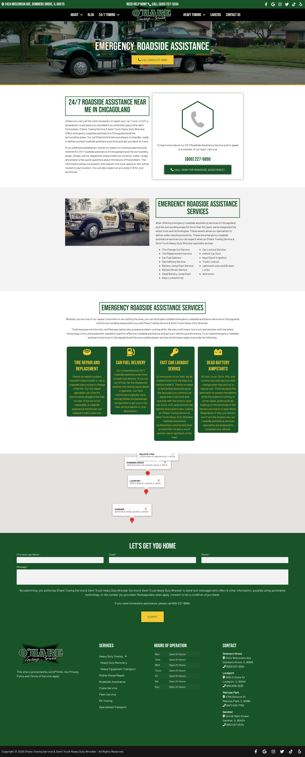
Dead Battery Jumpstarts (218, 366)
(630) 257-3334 (168, 4)
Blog (91, 14)
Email (112, 554)
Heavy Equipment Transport (118, 669)
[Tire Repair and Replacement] (87, 352)
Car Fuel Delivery (131, 363)
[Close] (165, 462)
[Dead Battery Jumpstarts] (218, 352)
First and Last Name (28, 554)
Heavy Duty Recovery (113, 662)
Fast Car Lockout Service (174, 366)
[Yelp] (300, 4)
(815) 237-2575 (168, 8)
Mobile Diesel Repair (112, 675)
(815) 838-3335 (234, 685)
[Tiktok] (294, 4)
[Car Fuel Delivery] (131, 352)
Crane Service (108, 688)
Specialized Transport (113, 707)
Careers (215, 14)
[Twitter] (287, 4)
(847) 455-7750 (235, 705)
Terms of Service (41, 676)
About (74, 14)
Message (22, 567)
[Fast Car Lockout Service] (174, 352)
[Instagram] (280, 4)
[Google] (273, 4)
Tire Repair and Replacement (87, 366)
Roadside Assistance (112, 681)
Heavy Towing (192, 14)
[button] (148, 474)
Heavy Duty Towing (111, 656)
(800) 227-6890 (198, 159)
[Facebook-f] (266, 4)
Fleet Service (107, 694)
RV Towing (105, 700)
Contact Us (233, 14)
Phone (205, 554)
